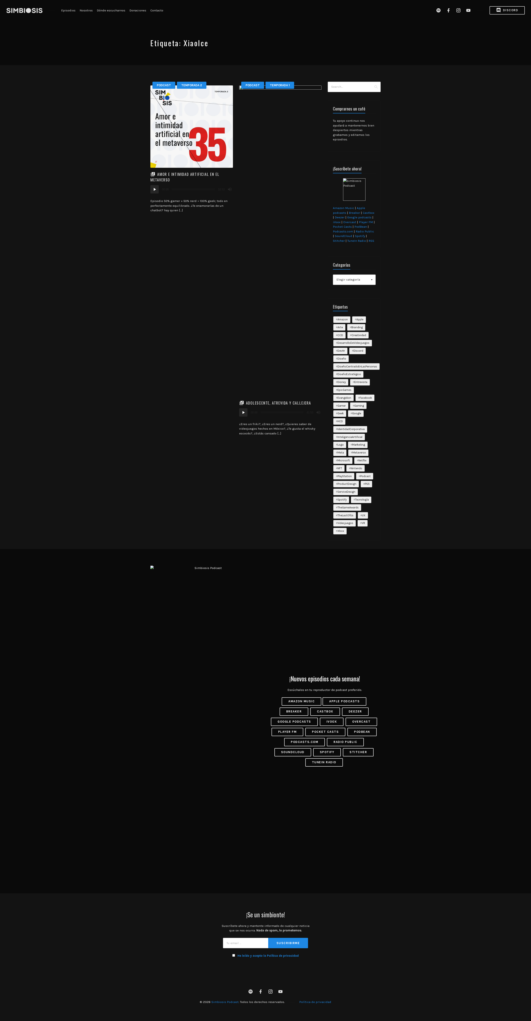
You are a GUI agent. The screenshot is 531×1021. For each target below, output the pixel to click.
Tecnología (362, 499)
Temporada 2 (191, 85)
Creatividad (359, 335)
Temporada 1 (280, 85)
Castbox (368, 213)
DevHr (341, 350)
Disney (341, 382)
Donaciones (137, 10)
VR (363, 523)
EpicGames (344, 389)
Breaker (354, 213)
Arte (340, 327)
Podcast (164, 85)
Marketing (358, 444)
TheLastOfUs (345, 515)
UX (363, 515)
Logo (340, 444)
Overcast (349, 222)
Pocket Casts (342, 227)
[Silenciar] (230, 189)
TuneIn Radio (356, 241)
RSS (371, 241)
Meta (340, 452)
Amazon (342, 319)
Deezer (340, 217)
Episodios (68, 10)
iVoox (337, 222)
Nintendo (356, 468)
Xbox (340, 530)
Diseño (341, 358)
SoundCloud (343, 236)
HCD (340, 421)
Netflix (362, 460)
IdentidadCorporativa (351, 429)
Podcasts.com (343, 231)
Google (356, 413)
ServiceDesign (346, 491)
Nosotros (86, 10)
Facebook (366, 397)
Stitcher (339, 241)
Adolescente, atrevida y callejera (278, 403)
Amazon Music (343, 208)
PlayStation (344, 476)
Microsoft (343, 460)
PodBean (360, 227)
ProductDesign (346, 483)
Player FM (366, 222)
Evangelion (344, 397)
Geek (340, 413)
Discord (510, 10)
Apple (359, 319)
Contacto (156, 10)
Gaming (359, 405)
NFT (339, 468)
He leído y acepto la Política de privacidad (268, 956)
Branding (357, 327)
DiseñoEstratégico (349, 374)
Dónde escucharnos (111, 10)
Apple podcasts (344, 701)
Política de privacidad (315, 1002)
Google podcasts (359, 217)
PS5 (367, 483)
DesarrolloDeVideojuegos (353, 342)
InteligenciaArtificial (349, 437)
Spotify (360, 236)
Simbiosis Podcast (225, 1002)
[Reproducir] (154, 189)
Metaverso (359, 452)
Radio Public (365, 231)
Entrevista (360, 382)
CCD (340, 335)
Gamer (341, 405)
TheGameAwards (348, 507)
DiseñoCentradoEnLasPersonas (357, 366)
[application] (191, 189)
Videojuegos (345, 523)
